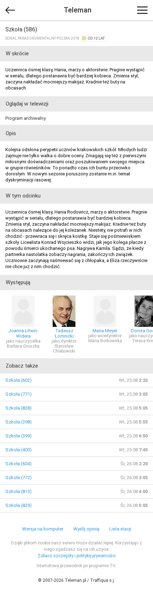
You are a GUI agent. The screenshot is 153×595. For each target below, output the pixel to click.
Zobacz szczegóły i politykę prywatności (77, 555)
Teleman (77, 10)
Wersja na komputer (42, 529)
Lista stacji (120, 529)
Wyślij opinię (86, 529)
